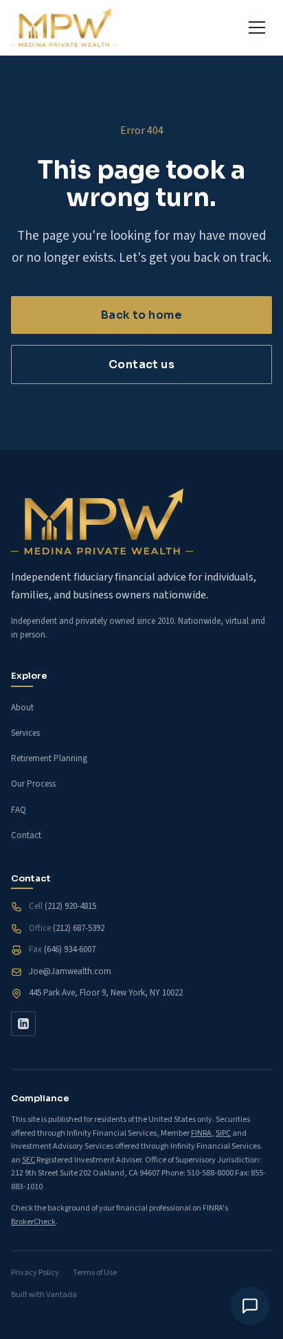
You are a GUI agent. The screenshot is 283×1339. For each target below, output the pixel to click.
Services (25, 733)
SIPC (223, 1133)
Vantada (61, 1295)
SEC (28, 1160)
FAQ (18, 810)
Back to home (142, 315)
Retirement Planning (49, 758)
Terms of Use (95, 1273)
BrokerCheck (33, 1222)
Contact (26, 835)
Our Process (33, 784)
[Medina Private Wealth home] (64, 27)
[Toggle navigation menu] (257, 27)
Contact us (142, 364)
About (22, 707)
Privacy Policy (35, 1273)
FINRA (201, 1133)
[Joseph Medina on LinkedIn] (23, 1023)
